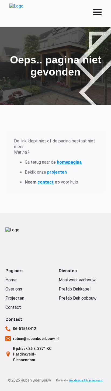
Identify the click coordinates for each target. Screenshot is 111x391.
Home (11, 279)
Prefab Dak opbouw (77, 298)
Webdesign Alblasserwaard (86, 380)
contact (45, 182)
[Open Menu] (97, 12)
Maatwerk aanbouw (77, 279)
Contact (13, 307)
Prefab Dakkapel (75, 289)
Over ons (13, 289)
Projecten (14, 298)
